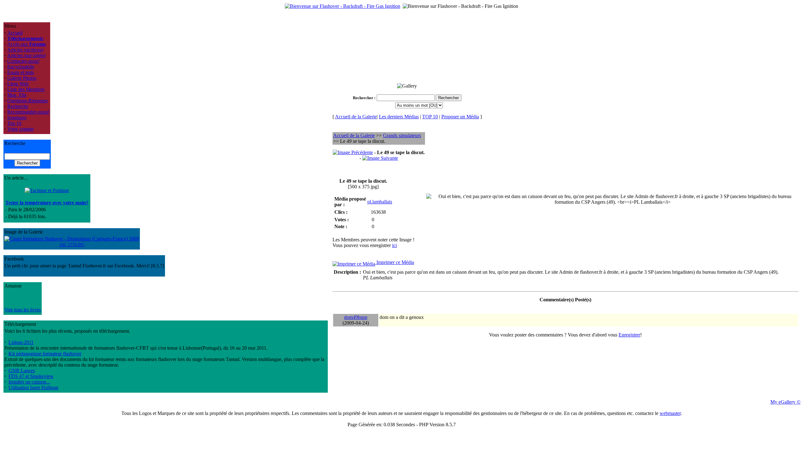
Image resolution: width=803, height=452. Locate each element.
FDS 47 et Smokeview (31, 376)
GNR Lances (21, 370)
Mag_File (16, 95)
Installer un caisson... (29, 382)
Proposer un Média (460, 116)
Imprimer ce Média (394, 262)
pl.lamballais (379, 201)
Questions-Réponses (27, 100)
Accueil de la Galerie (356, 116)
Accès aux (26, 44)
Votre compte (20, 129)
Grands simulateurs (402, 135)
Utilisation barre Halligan (33, 387)
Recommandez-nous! (28, 112)
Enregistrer (629, 334)
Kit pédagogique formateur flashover (44, 353)
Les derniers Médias (399, 116)
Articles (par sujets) (26, 55)
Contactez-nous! (23, 61)
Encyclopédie (20, 66)
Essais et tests (20, 72)
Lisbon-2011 (21, 342)
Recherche (17, 106)
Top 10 (14, 123)
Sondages (16, 117)
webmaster (670, 413)
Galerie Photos (21, 78)
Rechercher (363, 97)
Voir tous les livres (22, 309)
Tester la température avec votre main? (46, 202)
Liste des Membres (26, 89)
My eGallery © (785, 402)
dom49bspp (355, 317)
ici (394, 245)
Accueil (15, 32)
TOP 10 (430, 116)
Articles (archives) (25, 49)
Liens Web (18, 83)
